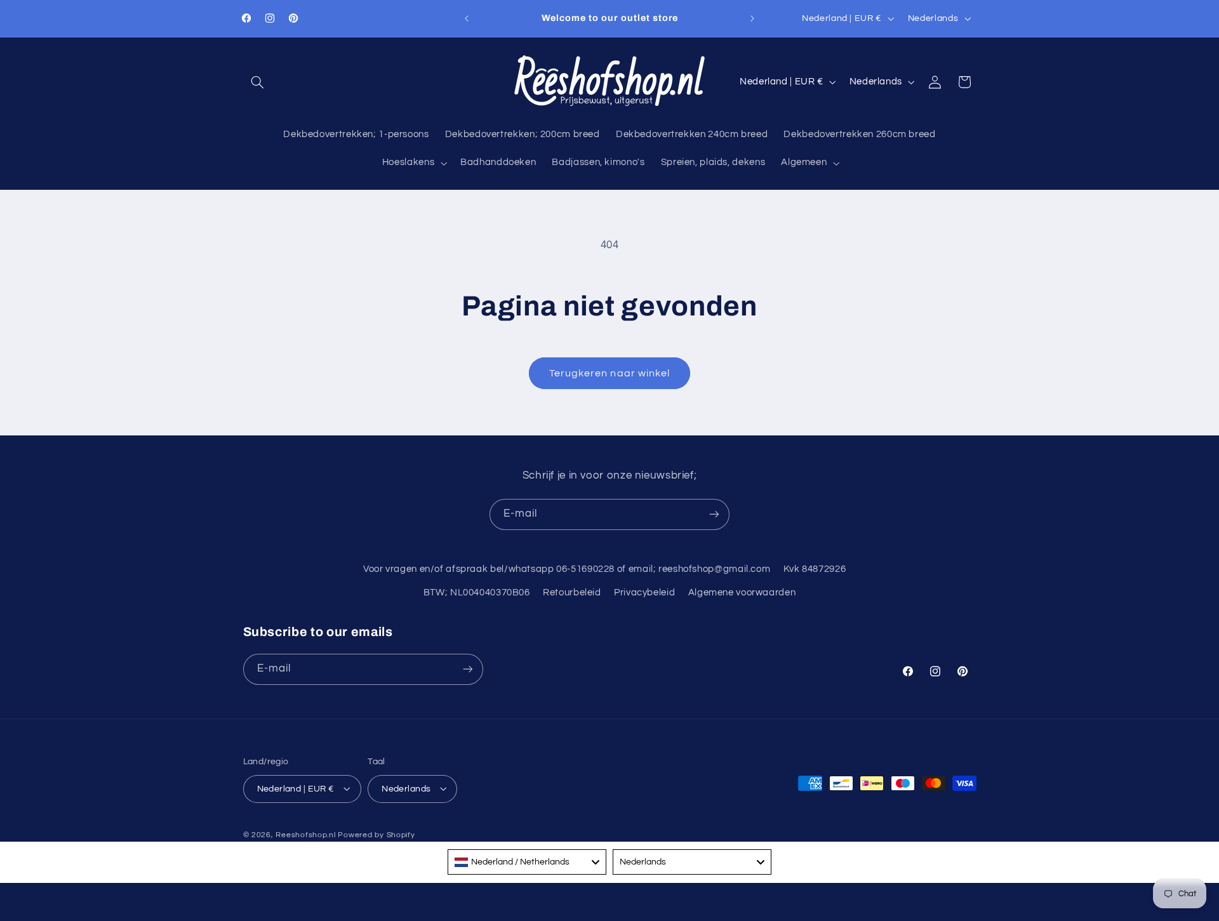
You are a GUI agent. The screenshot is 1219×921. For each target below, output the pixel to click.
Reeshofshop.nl (305, 834)
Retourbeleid (572, 592)
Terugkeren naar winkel (609, 373)
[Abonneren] (714, 514)
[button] (257, 81)
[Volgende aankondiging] (752, 18)
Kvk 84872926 (814, 569)
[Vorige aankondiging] (467, 18)
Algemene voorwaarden (742, 592)
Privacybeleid (644, 592)
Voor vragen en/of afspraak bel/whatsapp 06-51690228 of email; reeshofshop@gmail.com (566, 569)
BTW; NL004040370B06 (476, 592)
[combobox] (527, 862)
